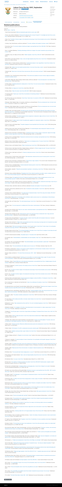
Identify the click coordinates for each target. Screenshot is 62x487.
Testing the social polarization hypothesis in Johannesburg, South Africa (29, 169)
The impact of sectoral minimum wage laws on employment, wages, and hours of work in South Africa (36, 116)
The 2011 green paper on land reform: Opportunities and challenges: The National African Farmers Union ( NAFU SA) (33, 311)
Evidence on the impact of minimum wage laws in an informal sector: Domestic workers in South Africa (36, 248)
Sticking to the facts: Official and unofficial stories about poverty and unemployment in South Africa (30, 323)
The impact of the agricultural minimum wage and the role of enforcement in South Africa (30, 406)
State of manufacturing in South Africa (29, 145)
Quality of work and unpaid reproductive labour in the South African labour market (27, 67)
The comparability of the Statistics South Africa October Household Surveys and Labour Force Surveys (30, 470)
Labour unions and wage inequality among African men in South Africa (33, 58)
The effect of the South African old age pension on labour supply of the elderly (28, 378)
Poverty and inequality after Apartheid (20, 395)
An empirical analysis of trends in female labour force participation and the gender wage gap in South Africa (35, 339)
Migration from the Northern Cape (24, 335)
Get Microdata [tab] (29, 22)
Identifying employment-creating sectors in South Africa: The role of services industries (28, 83)
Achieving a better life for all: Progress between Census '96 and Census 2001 (29, 410)
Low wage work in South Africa (18, 88)
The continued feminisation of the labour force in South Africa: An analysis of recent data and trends (37, 230)
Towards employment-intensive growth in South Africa (30, 164)
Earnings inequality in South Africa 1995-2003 (28, 459)
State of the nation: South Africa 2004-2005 (20, 90)
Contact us (51, 1)
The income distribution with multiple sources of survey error (24, 245)
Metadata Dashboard (44, 1)
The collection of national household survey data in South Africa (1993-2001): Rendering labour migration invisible (33, 361)
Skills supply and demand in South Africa (44, 391)
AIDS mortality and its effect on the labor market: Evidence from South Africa (26, 298)
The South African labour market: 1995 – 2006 (19, 475)
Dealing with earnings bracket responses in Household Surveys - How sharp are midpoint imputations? (33, 442)
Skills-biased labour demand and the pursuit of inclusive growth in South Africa (40, 156)
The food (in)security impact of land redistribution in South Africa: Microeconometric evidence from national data (34, 423)
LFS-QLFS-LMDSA (12, 4)
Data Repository (26, 1)
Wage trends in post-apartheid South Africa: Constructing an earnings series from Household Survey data (37, 222)
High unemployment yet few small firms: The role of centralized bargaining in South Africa (31, 303)
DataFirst (7, 1)
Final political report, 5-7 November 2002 (28, 234)
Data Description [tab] (16, 22)
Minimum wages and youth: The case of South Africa (45, 148)
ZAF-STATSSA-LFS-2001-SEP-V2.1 (21, 4)
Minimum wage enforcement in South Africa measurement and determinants (27, 315)
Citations (37, 1)
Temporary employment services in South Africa (32, 152)
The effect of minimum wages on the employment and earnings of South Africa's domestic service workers (31, 273)
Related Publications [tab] (37, 22)
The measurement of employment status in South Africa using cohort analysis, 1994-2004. (38, 192)
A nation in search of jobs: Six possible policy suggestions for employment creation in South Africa (31, 120)
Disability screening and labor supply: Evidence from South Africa (24, 331)
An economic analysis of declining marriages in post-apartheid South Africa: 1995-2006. (29, 46)
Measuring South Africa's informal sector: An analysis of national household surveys (28, 347)
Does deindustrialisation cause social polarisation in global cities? (37, 241)
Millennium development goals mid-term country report (26, 32)
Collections (32, 1)
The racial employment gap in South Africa (28, 201)
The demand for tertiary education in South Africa (35, 188)
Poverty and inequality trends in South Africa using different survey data (24, 466)
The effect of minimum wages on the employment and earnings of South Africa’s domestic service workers (30, 39)
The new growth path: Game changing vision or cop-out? (23, 351)
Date (12, 30)
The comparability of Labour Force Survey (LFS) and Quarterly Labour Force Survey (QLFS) (28, 462)
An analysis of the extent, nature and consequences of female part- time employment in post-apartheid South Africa (33, 343)
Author (8, 30)
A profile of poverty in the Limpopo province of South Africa (26, 265)
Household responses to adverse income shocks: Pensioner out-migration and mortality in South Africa (32, 382)
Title (14, 30)
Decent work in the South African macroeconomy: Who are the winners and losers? (27, 71)
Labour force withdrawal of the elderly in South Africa (37, 282)
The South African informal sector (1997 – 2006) (27, 252)
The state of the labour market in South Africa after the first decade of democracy (34, 217)
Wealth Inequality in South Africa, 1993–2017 (33, 54)
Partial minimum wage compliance (32, 160)
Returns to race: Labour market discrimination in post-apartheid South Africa (33, 209)
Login (56, 1)
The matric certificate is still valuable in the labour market (37, 43)
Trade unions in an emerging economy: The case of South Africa (36, 141)
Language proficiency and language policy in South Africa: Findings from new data (34, 366)
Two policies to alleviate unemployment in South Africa (24, 294)
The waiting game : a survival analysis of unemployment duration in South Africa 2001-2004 (30, 374)
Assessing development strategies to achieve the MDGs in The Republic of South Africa (37, 278)
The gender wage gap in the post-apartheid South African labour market (33, 124)
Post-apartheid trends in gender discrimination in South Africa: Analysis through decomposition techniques (32, 398)
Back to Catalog (8, 479)
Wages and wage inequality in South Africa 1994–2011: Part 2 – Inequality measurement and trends (32, 451)
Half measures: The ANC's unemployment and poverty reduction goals (25, 328)
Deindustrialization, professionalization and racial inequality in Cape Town (27, 237)
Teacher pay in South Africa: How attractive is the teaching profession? (26, 93)
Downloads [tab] (23, 22)
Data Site (7, 4)
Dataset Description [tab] (8, 22)
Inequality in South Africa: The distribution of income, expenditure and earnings (36, 419)
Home (5, 4)
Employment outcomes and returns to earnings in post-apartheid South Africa (34, 136)
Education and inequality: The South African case (40, 185)
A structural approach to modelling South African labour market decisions (26, 205)
